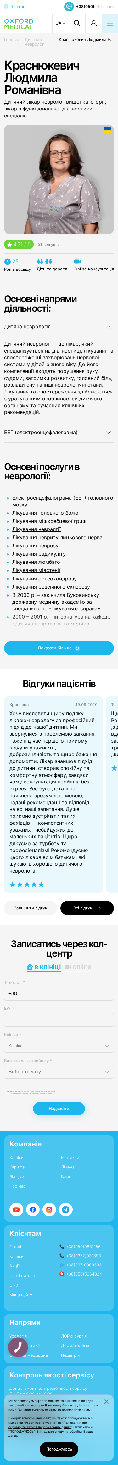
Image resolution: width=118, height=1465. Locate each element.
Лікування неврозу (35, 546)
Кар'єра (17, 1166)
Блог (66, 1176)
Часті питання (23, 1275)
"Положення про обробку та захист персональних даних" (48, 1425)
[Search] (77, 23)
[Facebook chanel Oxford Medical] (33, 1210)
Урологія (18, 1335)
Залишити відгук (30, 907)
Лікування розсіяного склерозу (51, 587)
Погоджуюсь (59, 1448)
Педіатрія (70, 1355)
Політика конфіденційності (20, 1093)
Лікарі (15, 1246)
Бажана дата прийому (28, 1060)
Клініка (12, 1034)
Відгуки (16, 1176)
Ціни (13, 1284)
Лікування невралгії (36, 529)
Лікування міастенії (36, 570)
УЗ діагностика (24, 1345)
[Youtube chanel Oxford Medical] (16, 1210)
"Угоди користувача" (40, 1423)
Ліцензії (68, 1166)
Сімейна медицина (28, 1355)
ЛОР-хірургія (74, 1335)
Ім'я (9, 1008)
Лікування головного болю (45, 513)
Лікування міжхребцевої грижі (50, 521)
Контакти (70, 1157)
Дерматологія (75, 1345)
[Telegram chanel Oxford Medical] (66, 1210)
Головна (12, 39)
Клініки (16, 1157)
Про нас (17, 1186)
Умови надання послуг (39, 1093)
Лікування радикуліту (39, 554)
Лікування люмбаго (36, 562)
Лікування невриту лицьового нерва (57, 537)
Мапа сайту (20, 1294)
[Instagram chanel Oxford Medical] (49, 1210)
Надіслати (59, 1108)
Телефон (14, 982)
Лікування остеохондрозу (44, 579)
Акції (14, 1265)
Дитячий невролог (34, 42)
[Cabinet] (93, 23)
